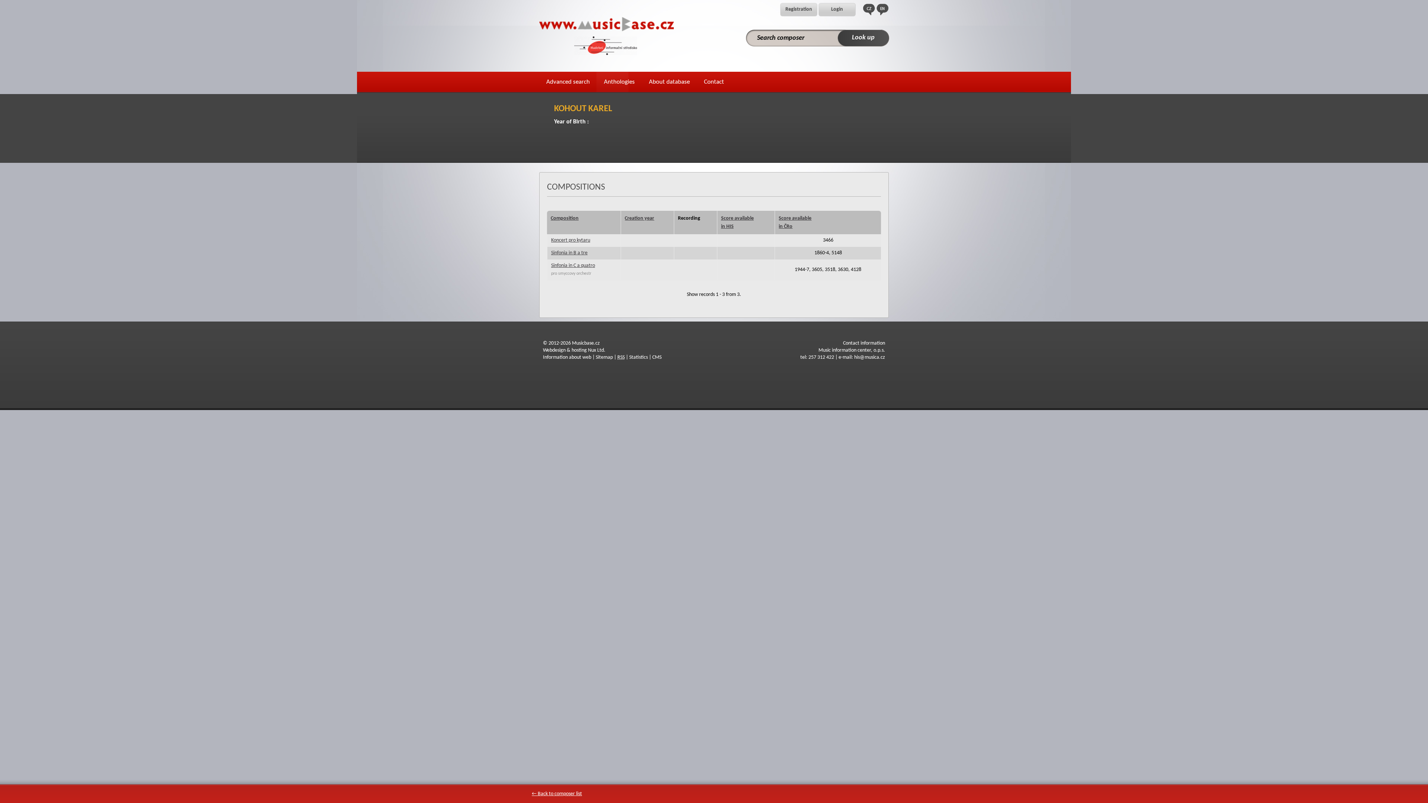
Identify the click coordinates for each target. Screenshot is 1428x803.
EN (882, 9)
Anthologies (619, 82)
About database (669, 82)
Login (837, 9)
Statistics (638, 357)
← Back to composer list (557, 794)
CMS (657, 357)
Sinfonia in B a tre (569, 253)
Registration (798, 9)
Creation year (639, 218)
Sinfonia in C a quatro (573, 265)
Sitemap (604, 357)
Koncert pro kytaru (570, 240)
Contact (714, 82)
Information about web (567, 357)
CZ (869, 9)
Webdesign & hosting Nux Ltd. (574, 350)
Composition (565, 218)
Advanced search (568, 82)
